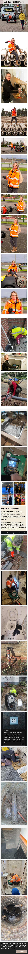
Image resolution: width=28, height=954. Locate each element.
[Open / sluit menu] (1, 2)
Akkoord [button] (21, 951)
